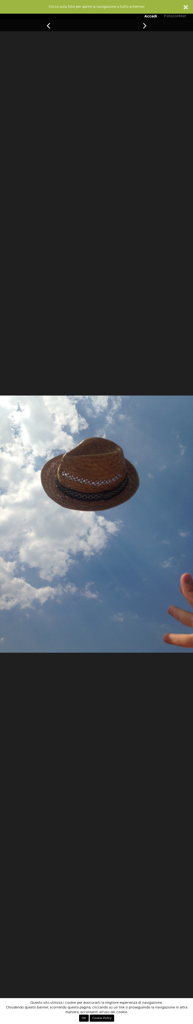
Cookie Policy (102, 1018)
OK (84, 1018)
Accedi (150, 16)
